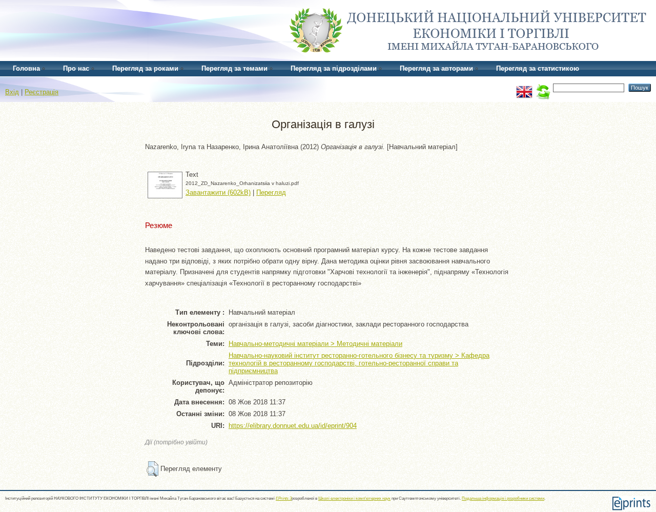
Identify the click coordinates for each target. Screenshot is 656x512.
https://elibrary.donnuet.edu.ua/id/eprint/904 (293, 425)
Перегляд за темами (234, 68)
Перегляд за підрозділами (334, 68)
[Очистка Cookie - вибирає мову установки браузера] (543, 87)
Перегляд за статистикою (537, 68)
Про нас (76, 68)
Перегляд (271, 192)
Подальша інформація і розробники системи (503, 498)
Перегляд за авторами (436, 68)
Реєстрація (41, 92)
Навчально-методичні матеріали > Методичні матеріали (315, 343)
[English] (524, 87)
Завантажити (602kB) (218, 192)
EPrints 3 (284, 498)
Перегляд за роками (145, 68)
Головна (26, 68)
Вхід (12, 92)
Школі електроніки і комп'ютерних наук (354, 498)
